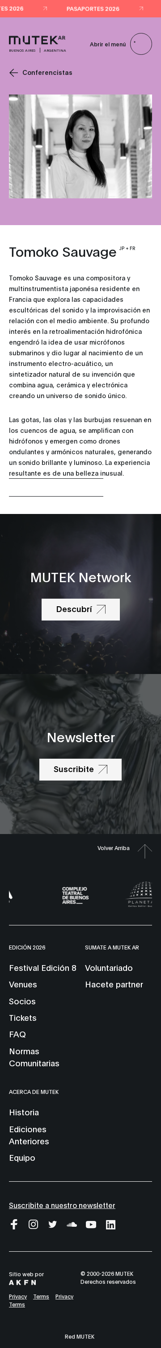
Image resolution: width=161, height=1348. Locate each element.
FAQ (17, 1033)
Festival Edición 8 (42, 967)
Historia (24, 1111)
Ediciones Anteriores (29, 1134)
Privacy (18, 1296)
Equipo (22, 1157)
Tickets (23, 1017)
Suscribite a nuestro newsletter (62, 1204)
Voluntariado (109, 967)
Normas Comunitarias (34, 1056)
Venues (23, 983)
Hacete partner (114, 983)
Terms (41, 1296)
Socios (22, 1000)
